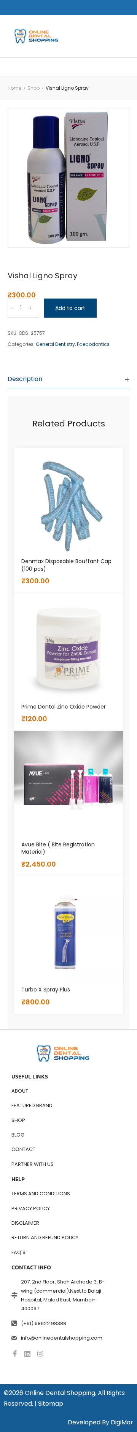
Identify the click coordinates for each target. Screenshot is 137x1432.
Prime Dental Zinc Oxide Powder (63, 706)
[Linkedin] (27, 1353)
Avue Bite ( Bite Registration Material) (58, 848)
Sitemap (50, 1403)
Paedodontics (93, 344)
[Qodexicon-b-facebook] (14, 1353)
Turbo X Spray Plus (45, 989)
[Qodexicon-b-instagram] (40, 1353)
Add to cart (70, 308)
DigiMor (122, 1422)
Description (25, 379)
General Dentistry (55, 344)
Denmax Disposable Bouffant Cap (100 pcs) (66, 565)
